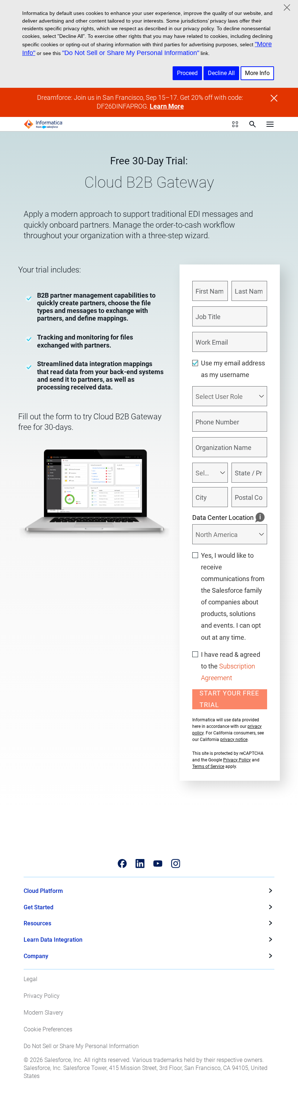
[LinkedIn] (140, 863)
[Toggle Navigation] (270, 124)
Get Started (38, 907)
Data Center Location (223, 517)
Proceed (187, 73)
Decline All (221, 73)
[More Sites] (235, 124)
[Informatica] (43, 124)
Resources (37, 923)
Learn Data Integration (53, 939)
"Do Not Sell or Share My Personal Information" (130, 52)
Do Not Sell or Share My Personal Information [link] (81, 1046)
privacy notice (233, 739)
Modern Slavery (43, 1012)
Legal (30, 979)
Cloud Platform (43, 890)
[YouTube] (157, 863)
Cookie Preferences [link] (48, 1029)
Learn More (167, 106)
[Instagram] (175, 863)
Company (36, 956)
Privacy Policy (237, 759)
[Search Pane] (252, 124)
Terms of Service (208, 766)
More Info (257, 73)
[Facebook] (122, 863)
